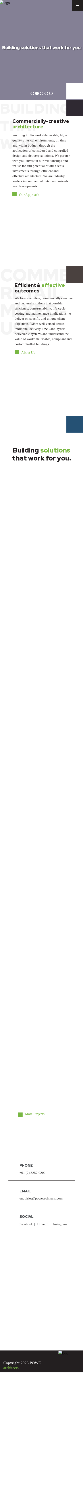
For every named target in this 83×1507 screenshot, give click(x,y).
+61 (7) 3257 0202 (32, 1172)
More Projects (34, 1114)
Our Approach (29, 195)
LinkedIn (43, 1224)
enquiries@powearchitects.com (41, 1198)
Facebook (26, 1224)
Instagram (60, 1224)
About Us (28, 352)
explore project (30, 529)
